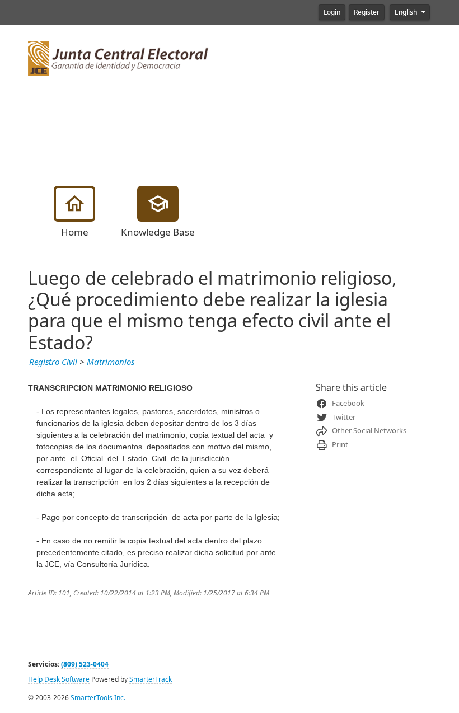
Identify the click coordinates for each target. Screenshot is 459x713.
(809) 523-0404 (85, 664)
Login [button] (332, 12)
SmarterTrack (150, 679)
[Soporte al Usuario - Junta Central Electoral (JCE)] (118, 57)
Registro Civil (53, 362)
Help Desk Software (59, 679)
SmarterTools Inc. (98, 698)
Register (367, 12)
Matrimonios (110, 362)
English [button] (407, 12)
